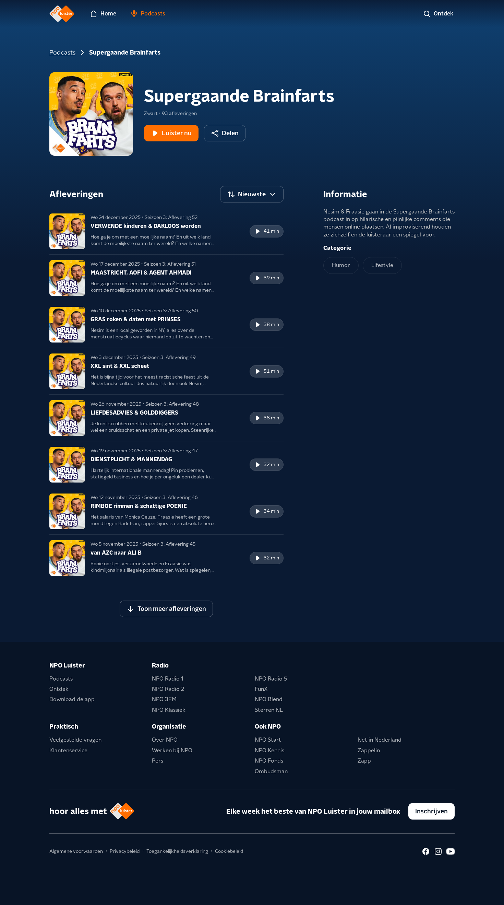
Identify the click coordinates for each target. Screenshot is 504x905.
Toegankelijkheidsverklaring (177, 851)
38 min (271, 324)
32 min (271, 464)
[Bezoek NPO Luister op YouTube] (450, 851)
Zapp (364, 760)
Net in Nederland (379, 739)
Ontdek (59, 689)
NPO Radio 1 (167, 678)
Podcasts (62, 52)
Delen (230, 133)
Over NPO (165, 739)
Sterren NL (269, 709)
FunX (261, 689)
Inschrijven (431, 811)
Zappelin (369, 750)
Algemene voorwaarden (76, 851)
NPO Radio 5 (271, 678)
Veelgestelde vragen (75, 739)
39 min (271, 278)
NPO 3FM (164, 699)
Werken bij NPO (172, 750)
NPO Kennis (269, 750)
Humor (341, 265)
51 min (271, 371)
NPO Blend (269, 699)
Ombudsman (271, 771)
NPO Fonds (269, 760)
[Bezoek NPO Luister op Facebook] (426, 851)
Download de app (72, 699)
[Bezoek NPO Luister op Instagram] (438, 851)
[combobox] (252, 194)
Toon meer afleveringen (171, 609)
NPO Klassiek (168, 709)
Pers (157, 760)
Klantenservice (68, 750)
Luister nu (177, 133)
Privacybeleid (125, 851)
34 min (271, 511)
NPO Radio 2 (168, 689)
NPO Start (268, 739)
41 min (271, 231)
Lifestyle (382, 265)
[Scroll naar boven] (487, 895)
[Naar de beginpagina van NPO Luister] (61, 13)
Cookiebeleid (229, 851)
